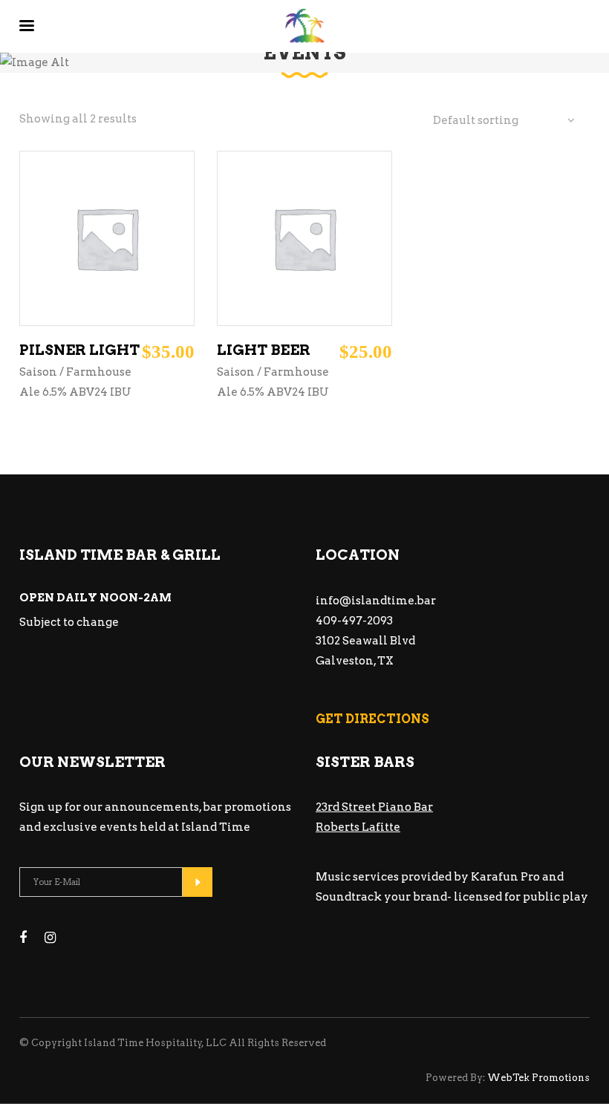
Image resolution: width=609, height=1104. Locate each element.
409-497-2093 (354, 620)
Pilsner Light (79, 350)
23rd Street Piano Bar (374, 807)
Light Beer (263, 350)
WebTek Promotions (537, 1077)
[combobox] (504, 121)
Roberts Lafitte (358, 827)
